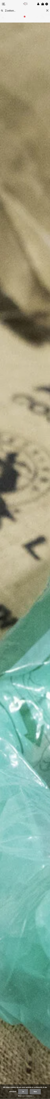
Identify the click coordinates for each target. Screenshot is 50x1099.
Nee (35, 1092)
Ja (23, 1092)
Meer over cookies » (25, 1096)
